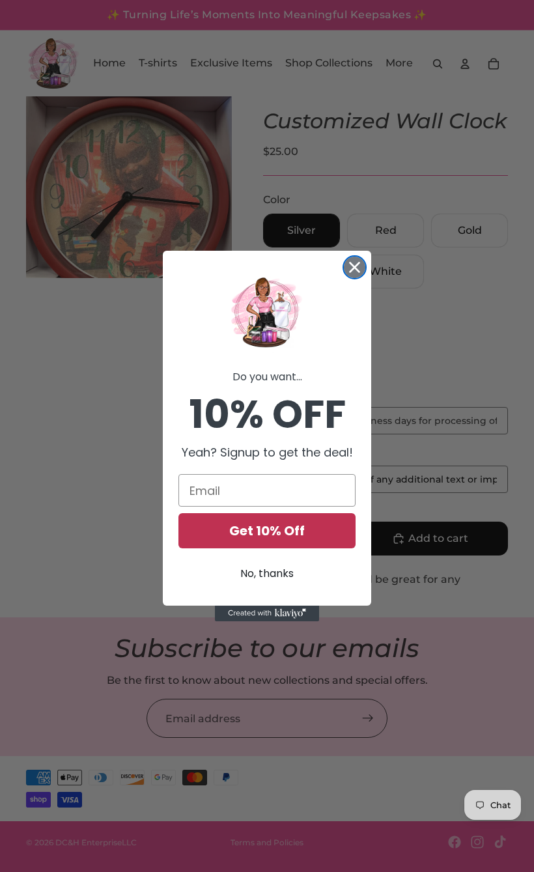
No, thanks (267, 573)
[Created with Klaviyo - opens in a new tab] (267, 613)
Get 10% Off (267, 531)
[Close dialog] (354, 267)
